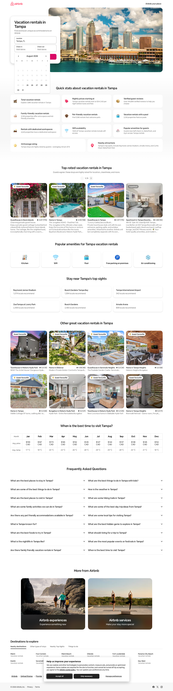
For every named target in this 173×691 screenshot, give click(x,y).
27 (37, 85)
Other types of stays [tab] (38, 646)
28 (41, 85)
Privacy (30, 687)
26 (32, 85)
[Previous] (82, 178)
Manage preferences (114, 676)
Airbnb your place (153, 3)
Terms (37, 687)
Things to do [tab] (73, 646)
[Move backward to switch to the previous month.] (18, 56)
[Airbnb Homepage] (16, 3)
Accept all (59, 676)
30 (18, 90)
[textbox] (25, 49)
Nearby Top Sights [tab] (57, 646)
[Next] (91, 178)
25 (27, 85)
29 (46, 85)
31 (23, 90)
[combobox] (35, 41)
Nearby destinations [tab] (18, 646)
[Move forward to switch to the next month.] (46, 56)
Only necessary (87, 676)
